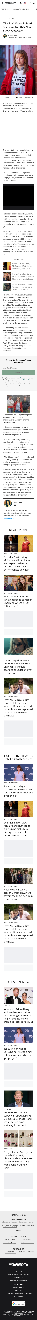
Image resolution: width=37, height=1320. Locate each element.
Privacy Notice (27, 380)
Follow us (19, 97)
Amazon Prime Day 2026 (21, 9)
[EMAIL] (15, 504)
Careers (18, 1290)
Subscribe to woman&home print (10, 1252)
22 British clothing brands (27, 1225)
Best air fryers (27, 1239)
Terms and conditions (18, 1281)
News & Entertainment (15, 19)
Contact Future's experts (18, 1274)
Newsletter (30, 97)
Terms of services (25, 378)
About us (18, 1271)
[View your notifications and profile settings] (21, 3)
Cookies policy (18, 1287)
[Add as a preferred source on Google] (18, 1303)
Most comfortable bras (27, 1243)
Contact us (18, 1278)
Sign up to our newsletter (26, 1251)
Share (7, 97)
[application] (18, 195)
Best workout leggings (9, 1243)
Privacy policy (18, 1284)
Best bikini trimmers (9, 1239)
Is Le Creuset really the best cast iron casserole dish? (10, 1226)
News (29, 37)
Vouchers (18, 1230)
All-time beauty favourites (9, 1222)
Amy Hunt (13, 35)
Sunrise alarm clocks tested (27, 1222)
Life (4, 19)
